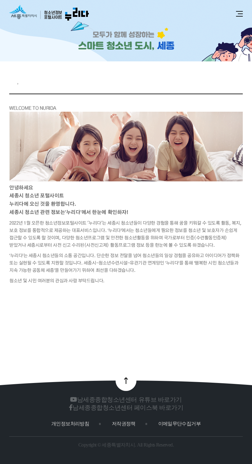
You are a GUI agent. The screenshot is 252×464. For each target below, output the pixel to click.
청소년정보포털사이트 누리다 (49, 13)
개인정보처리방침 (70, 423)
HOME (11, 83)
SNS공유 (219, 82)
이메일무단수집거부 (179, 423)
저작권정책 (124, 423)
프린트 (239, 82)
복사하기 (230, 82)
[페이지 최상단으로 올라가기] (126, 380)
